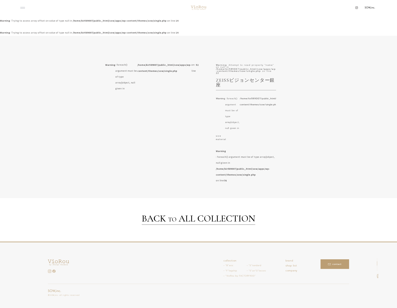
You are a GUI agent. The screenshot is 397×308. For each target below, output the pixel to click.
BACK (198, 219)
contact (336, 264)
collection (229, 261)
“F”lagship (231, 270)
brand (289, 261)
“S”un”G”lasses (257, 270)
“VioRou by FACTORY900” (240, 275)
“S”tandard (255, 265)
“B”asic (229, 265)
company (291, 270)
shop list (291, 266)
